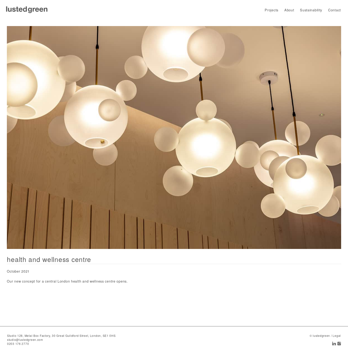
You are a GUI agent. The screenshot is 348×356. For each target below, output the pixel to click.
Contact (334, 9)
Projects (271, 9)
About (289, 9)
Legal (337, 335)
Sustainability (311, 9)
